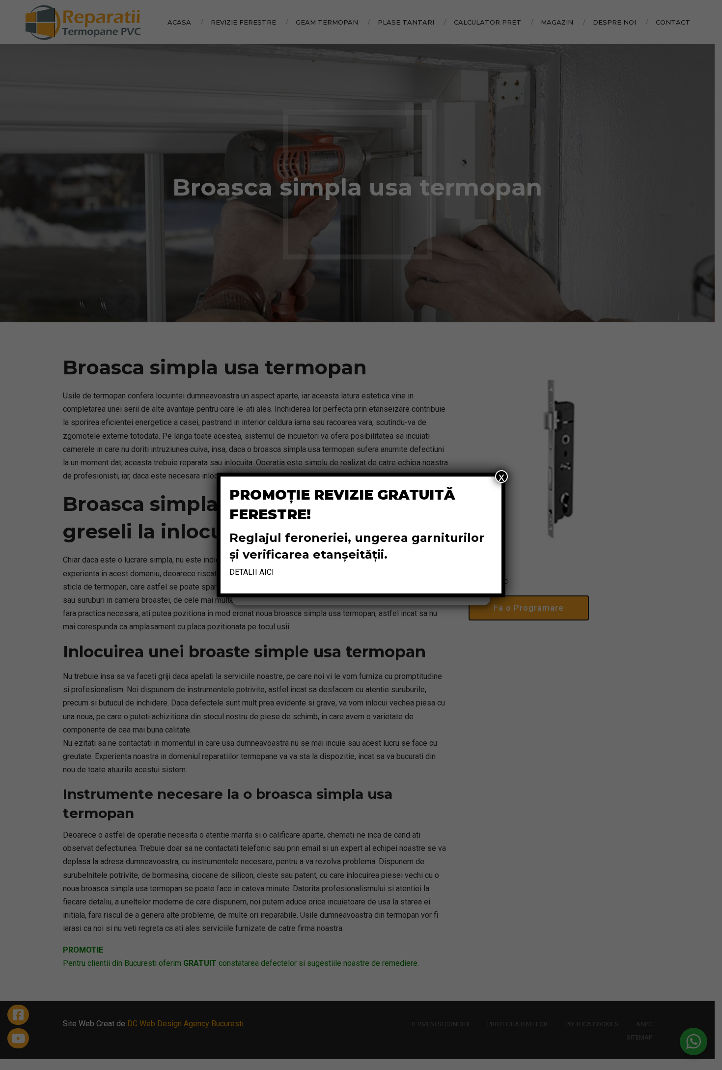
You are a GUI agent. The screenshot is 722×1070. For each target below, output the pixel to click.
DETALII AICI (251, 572)
